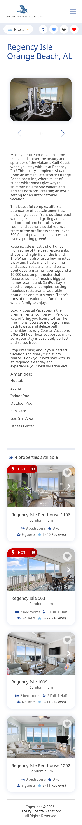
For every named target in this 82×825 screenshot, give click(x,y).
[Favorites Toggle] (74, 29)
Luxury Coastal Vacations (41, 811)
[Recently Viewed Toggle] (64, 29)
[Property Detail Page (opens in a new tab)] (41, 486)
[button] (63, 133)
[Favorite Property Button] (67, 472)
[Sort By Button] (43, 29)
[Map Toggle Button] (53, 29)
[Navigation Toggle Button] (73, 11)
